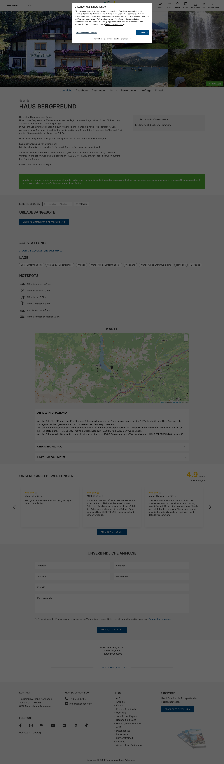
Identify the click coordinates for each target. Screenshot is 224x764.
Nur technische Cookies (86, 33)
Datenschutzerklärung (114, 24)
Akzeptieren (142, 33)
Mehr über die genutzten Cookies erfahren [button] (111, 39)
